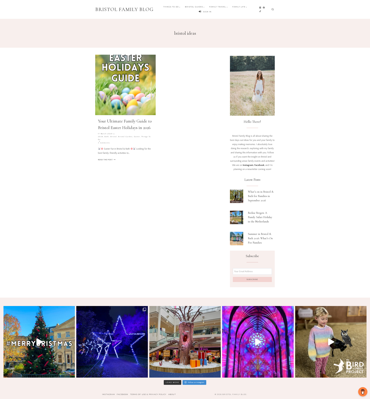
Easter (137, 137)
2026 (100, 137)
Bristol (113, 137)
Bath (106, 137)
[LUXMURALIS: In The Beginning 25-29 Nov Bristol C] (258, 341)
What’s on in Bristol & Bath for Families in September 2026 (260, 196)
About (172, 394)
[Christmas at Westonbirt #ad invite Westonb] (112, 341)
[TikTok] (260, 11)
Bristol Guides (125, 137)
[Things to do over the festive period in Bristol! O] (39, 341)
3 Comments (104, 143)
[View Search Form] (273, 9)
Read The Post (106, 160)
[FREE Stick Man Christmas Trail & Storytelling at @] (185, 341)
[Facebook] (264, 7)
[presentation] (236, 196)
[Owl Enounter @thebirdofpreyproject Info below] (331, 341)
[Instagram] (260, 7)
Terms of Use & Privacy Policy (148, 394)
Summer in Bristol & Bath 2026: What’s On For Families (260, 238)
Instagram (108, 394)
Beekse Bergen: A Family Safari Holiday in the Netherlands (260, 217)
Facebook (122, 394)
